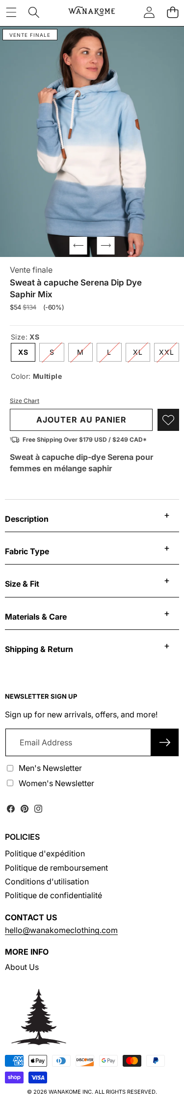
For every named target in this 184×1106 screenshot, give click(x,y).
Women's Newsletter (56, 783)
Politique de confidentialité (53, 895)
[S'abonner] (165, 742)
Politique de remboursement (56, 868)
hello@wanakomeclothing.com (61, 930)
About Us (22, 967)
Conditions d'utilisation (47, 881)
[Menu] (11, 12)
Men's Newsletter (50, 768)
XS (23, 352)
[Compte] (149, 12)
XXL (169, 354)
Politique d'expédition (45, 853)
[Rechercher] (34, 12)
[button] (172, 12)
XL (141, 354)
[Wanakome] (91, 12)
